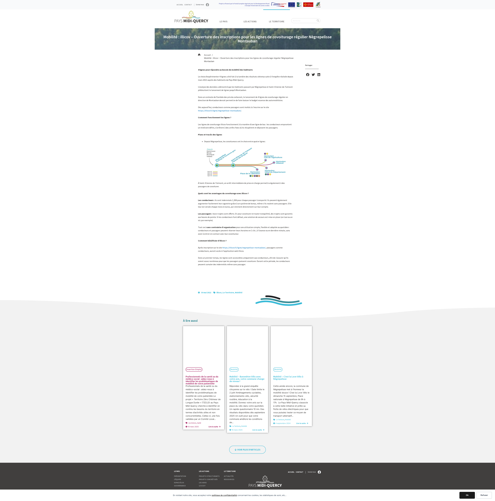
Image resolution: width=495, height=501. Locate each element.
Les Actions (192, 423)
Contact (188, 5)
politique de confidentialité (224, 495)
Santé (199, 423)
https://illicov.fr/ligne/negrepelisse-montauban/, (244, 247)
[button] (308, 74)
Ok (467, 495)
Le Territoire (228, 292)
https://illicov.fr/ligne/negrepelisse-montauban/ (219, 110)
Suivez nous (200, 4)
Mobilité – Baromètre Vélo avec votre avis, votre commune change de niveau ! (246, 379)
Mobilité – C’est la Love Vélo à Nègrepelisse (288, 377)
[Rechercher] (318, 20)
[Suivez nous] (207, 4)
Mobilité (238, 292)
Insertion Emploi (194, 369)
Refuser (484, 495)
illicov (218, 292)
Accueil (180, 5)
